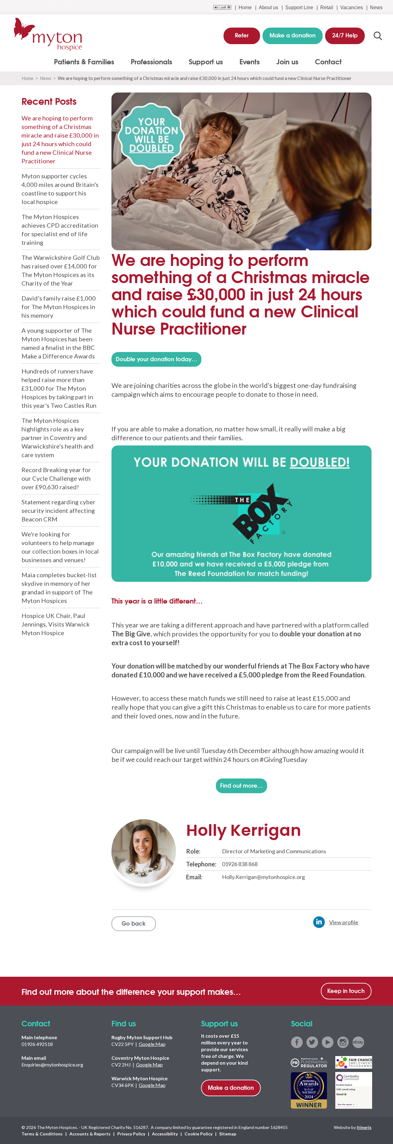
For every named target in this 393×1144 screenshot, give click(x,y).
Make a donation (231, 1087)
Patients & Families (84, 61)
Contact (328, 61)
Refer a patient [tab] (26, 67)
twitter (312, 1042)
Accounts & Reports (90, 1133)
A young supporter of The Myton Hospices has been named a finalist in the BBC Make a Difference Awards (58, 343)
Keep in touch (346, 990)
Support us (206, 61)
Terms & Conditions (42, 1133)
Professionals (151, 61)
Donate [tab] (17, 67)
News (376, 7)
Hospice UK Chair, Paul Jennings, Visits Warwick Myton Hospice (55, 624)
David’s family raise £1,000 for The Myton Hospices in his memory (58, 306)
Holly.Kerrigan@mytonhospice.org (263, 876)
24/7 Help (345, 35)
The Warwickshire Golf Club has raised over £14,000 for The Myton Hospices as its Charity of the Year (60, 270)
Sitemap (227, 1133)
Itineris (364, 1127)
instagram (343, 1042)
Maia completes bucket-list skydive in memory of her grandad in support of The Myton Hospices (59, 587)
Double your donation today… (156, 358)
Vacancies (351, 7)
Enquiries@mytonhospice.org (52, 1064)
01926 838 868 (240, 864)
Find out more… (241, 785)
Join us (287, 61)
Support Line (299, 7)
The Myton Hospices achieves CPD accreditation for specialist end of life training (59, 229)
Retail (326, 7)
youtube (327, 1042)
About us (268, 7)
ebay (358, 1042)
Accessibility (165, 1133)
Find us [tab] (18, 67)
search (378, 36)
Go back (134, 923)
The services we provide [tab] (37, 67)
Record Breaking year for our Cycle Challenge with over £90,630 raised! (56, 478)
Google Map (152, 1044)
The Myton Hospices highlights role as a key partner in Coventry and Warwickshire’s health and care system (57, 437)
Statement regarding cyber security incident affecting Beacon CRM (58, 510)
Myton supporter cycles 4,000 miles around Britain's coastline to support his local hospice (60, 188)
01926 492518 (37, 1044)
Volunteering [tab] (24, 67)
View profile (343, 922)
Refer (242, 35)
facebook (297, 1042)
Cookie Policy (198, 1133)
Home (245, 7)
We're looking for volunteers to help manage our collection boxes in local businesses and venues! (60, 546)
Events (249, 61)
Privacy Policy (131, 1133)
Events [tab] (17, 67)
